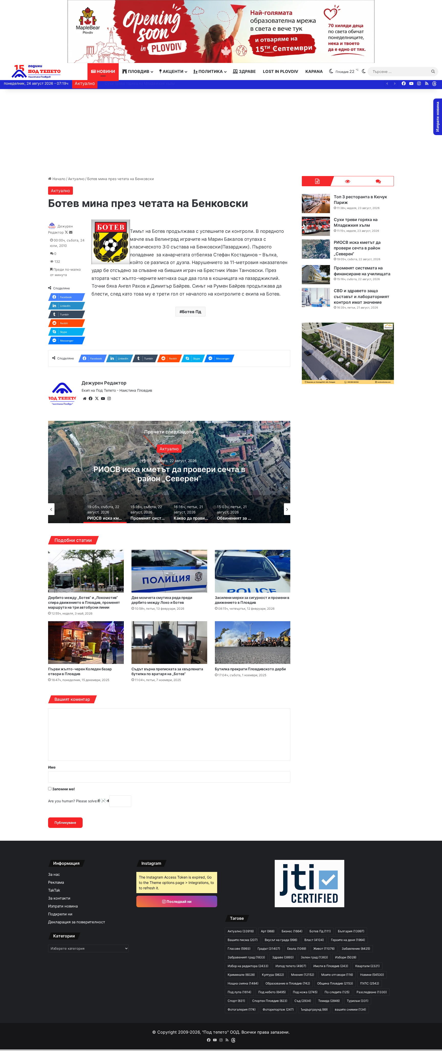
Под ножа (305, 992)
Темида (329, 1001)
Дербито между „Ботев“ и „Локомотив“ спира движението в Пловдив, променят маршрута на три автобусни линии (84, 602)
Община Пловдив (335, 983)
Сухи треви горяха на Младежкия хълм (356, 222)
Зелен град (314, 957)
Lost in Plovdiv (280, 71)
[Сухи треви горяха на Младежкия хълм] (316, 226)
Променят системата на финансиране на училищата (169, 473)
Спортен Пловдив (269, 1001)
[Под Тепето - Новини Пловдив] (36, 71)
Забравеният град (246, 957)
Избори (345, 957)
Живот (324, 948)
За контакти (59, 898)
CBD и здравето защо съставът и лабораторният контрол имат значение (361, 296)
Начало (58, 179)
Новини (105, 71)
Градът (269, 948)
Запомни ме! (63, 789)
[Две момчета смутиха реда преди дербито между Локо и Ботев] (169, 571)
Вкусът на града (281, 940)
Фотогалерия (242, 1009)
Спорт (236, 1001)
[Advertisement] (221, 132)
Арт (267, 931)
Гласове (239, 948)
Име (52, 767)
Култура (273, 975)
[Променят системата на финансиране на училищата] (316, 274)
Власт (314, 940)
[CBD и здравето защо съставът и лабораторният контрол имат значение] (316, 297)
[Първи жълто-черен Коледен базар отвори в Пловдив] (86, 642)
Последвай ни (179, 901)
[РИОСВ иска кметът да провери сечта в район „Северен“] (316, 249)
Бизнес (292, 931)
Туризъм (357, 1001)
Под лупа (239, 992)
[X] (97, 399)
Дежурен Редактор (104, 383)
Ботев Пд (191, 311)
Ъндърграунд (314, 1009)
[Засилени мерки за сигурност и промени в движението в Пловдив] (253, 571)
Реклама (56, 882)
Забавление (356, 948)
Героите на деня (348, 940)
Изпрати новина (63, 906)
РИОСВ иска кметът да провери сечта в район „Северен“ (150, 83)
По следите (337, 992)
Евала (296, 948)
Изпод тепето (290, 966)
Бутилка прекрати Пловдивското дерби (250, 669)
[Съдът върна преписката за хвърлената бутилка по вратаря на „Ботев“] (169, 642)
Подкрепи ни (60, 914)
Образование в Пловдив (288, 983)
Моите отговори (337, 975)
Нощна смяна (243, 983)
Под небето (272, 992)
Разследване (372, 992)
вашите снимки (350, 1009)
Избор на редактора (248, 966)
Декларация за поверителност (76, 922)
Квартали (367, 966)
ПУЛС (369, 983)
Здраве (247, 71)
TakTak (54, 890)
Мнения (302, 975)
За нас (54, 874)
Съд (302, 1001)
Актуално (76, 179)
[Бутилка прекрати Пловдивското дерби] (253, 642)
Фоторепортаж (278, 1009)
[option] (169, 472)
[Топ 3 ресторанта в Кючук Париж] (316, 203)
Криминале (241, 975)
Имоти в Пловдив (330, 966)
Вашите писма (243, 940)
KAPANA (314, 71)
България (351, 931)
